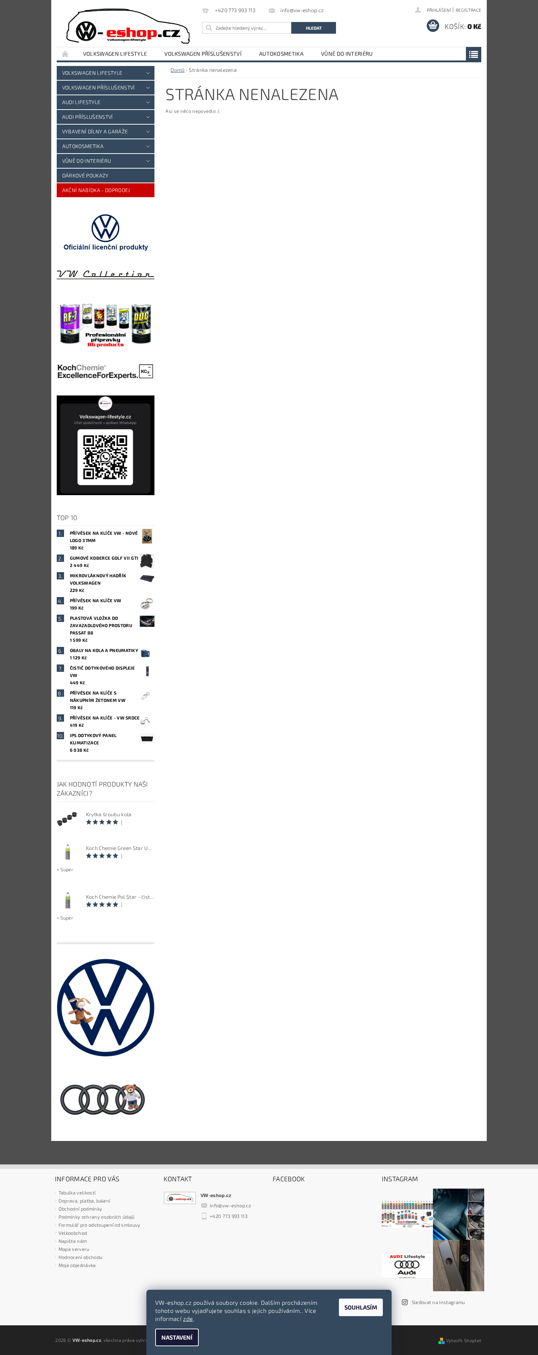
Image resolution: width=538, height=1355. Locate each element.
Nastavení (177, 1337)
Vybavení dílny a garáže (95, 131)
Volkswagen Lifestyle (115, 53)
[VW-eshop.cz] (128, 26)
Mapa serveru (74, 1249)
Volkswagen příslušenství (203, 53)
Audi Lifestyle (81, 102)
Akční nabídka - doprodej (96, 190)
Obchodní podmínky (80, 1209)
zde (188, 1318)
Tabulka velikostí (77, 1193)
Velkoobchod (73, 1233)
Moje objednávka (77, 1265)
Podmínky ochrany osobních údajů (97, 1217)
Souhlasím (360, 1307)
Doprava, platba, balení (84, 1201)
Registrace (468, 9)
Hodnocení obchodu (80, 1257)
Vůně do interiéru (347, 53)
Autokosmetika (281, 53)
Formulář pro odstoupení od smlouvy (100, 1225)
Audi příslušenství (87, 117)
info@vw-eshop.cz (230, 1205)
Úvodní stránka (65, 53)
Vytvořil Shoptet (463, 1340)
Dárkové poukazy (85, 175)
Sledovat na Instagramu (438, 1302)
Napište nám (73, 1241)
